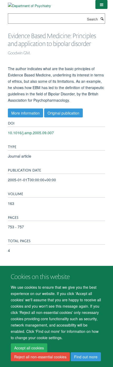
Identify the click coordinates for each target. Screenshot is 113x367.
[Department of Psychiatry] (29, 3)
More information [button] (25, 113)
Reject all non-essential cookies (40, 356)
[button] (101, 4)
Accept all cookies (29, 347)
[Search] (102, 19)
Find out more (85, 356)
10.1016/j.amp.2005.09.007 (31, 132)
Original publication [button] (63, 113)
